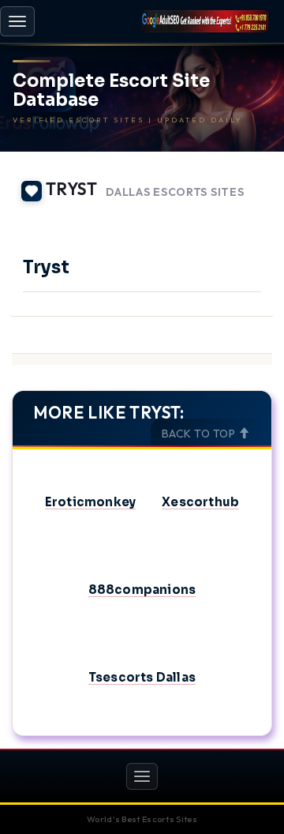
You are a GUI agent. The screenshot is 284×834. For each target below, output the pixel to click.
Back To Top (200, 433)
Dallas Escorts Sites (175, 192)
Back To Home (229, 215)
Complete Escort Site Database (111, 91)
